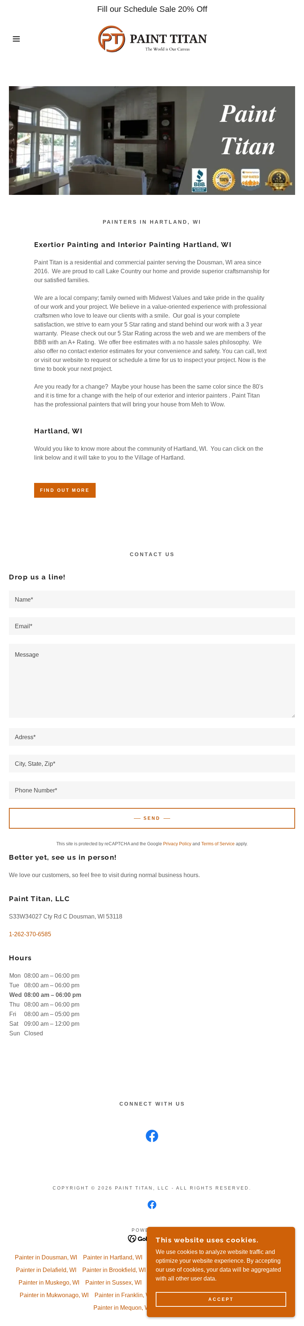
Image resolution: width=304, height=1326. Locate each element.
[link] (152, 39)
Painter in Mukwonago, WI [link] (54, 1295)
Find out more (65, 490)
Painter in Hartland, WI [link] (112, 1257)
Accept (221, 1299)
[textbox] (152, 599)
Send (152, 818)
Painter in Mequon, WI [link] (122, 1308)
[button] (15, 38)
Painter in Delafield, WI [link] (46, 1270)
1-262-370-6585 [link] (30, 934)
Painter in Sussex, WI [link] (113, 1282)
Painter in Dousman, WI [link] (46, 1257)
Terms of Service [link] (218, 843)
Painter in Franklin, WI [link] (124, 1295)
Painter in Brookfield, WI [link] (114, 1270)
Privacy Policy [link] (177, 843)
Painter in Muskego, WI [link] (49, 1282)
